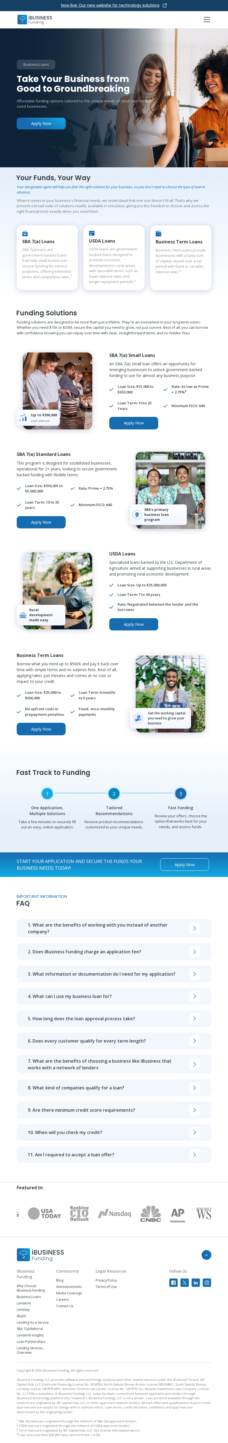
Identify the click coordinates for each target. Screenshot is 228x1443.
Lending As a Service (33, 1322)
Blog (59, 1280)
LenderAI (24, 1303)
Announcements (69, 1287)
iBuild (21, 1316)
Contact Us (64, 1306)
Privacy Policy (106, 1280)
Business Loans (29, 1297)
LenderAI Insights (30, 1335)
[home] (35, 19)
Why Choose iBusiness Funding (31, 1288)
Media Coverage (69, 1293)
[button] (205, 19)
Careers (62, 1299)
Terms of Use (106, 1287)
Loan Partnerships (31, 1342)
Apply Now (41, 123)
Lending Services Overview (30, 1350)
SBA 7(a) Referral (30, 1329)
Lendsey (23, 1309)
